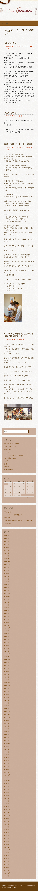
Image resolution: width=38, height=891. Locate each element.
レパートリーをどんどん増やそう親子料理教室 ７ (19, 334)
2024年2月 (7, 622)
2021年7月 (7, 694)
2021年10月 (7, 686)
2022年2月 (7, 677)
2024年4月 (7, 616)
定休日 (21, 116)
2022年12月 (7, 654)
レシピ (6, 461)
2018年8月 (7, 786)
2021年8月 (7, 691)
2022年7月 (7, 668)
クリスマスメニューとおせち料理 (13, 455)
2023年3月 (7, 645)
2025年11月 (7, 562)
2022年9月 (7, 662)
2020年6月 (7, 729)
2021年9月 (7, 688)
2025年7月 (7, 573)
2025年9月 (7, 567)
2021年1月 (7, 709)
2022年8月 (7, 665)
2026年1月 (7, 556)
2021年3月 (7, 703)
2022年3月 (7, 674)
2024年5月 (7, 613)
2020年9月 (7, 720)
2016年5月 (7, 861)
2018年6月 (7, 792)
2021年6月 (7, 697)
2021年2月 (7, 706)
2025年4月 (7, 582)
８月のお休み (7, 518)
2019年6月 (7, 758)
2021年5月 (7, 700)
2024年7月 (7, 608)
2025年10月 (7, 564)
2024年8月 (7, 605)
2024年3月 (7, 619)
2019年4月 (7, 763)
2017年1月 (7, 841)
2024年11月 (7, 596)
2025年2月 (7, 587)
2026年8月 (7, 536)
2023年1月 (7, 651)
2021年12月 (7, 683)
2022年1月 (7, 680)
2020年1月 (7, 740)
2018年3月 (7, 801)
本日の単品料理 (8, 469)
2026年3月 (7, 550)
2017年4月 (7, 833)
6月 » (27, 498)
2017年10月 (7, 815)
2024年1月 (7, 625)
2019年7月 (7, 755)
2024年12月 (7, 593)
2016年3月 (7, 867)
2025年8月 (7, 570)
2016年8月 (7, 856)
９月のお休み (7, 512)
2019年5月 (7, 760)
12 (27, 486)
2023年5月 (7, 642)
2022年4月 (7, 671)
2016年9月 (7, 853)
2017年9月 (7, 818)
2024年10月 (7, 599)
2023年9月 (7, 631)
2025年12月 (7, 559)
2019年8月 (7, 752)
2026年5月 (7, 544)
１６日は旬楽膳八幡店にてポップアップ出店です (18, 520)
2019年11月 (7, 743)
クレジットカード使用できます (13, 515)
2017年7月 (7, 824)
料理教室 (21, 339)
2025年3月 (7, 585)
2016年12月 (7, 844)
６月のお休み (10, 112)
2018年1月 (7, 807)
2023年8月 (7, 634)
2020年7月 (7, 726)
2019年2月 (7, 769)
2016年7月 (7, 858)
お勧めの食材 (10, 43)
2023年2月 (7, 648)
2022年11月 (7, 657)
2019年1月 (7, 772)
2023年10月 (7, 628)
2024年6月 (7, 611)
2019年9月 (7, 749)
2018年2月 (7, 804)
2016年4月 (7, 864)
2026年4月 (7, 547)
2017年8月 (7, 821)
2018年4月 (7, 798)
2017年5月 (7, 830)
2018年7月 (7, 789)
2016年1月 (7, 870)
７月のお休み (7, 523)
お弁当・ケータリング (10, 446)
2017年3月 (7, 835)
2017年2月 (7, 838)
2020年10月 (7, 717)
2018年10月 (7, 781)
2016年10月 (7, 850)
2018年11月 (7, 778)
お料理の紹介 (7, 449)
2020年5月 (7, 732)
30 (14, 495)
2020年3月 (7, 737)
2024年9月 (7, 602)
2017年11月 (7, 812)
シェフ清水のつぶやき (10, 458)
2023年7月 (7, 636)
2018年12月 (7, 775)
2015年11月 (7, 873)
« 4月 (10, 498)
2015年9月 (7, 876)
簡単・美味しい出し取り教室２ (18, 144)
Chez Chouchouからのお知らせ (12, 444)
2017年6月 (7, 827)
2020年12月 (7, 711)
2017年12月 (7, 809)
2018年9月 (7, 784)
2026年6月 (7, 541)
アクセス (6, 452)
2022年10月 (7, 660)
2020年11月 (7, 714)
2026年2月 (7, 553)
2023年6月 (7, 639)
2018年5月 (7, 795)
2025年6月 (7, 576)
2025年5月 (7, 579)
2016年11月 (7, 847)
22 (10, 492)
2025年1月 (7, 590)
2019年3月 (7, 766)
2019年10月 (7, 746)
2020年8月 (7, 723)
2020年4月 (7, 735)
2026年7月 (7, 538)
